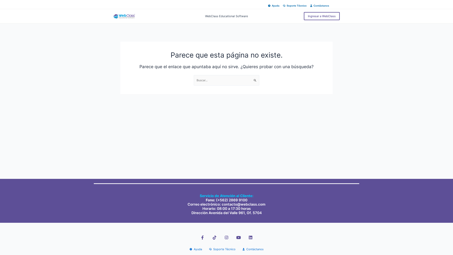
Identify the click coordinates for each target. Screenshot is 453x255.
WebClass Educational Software (226, 16)
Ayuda (197, 249)
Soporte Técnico (223, 249)
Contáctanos (254, 249)
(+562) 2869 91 (229, 200)
